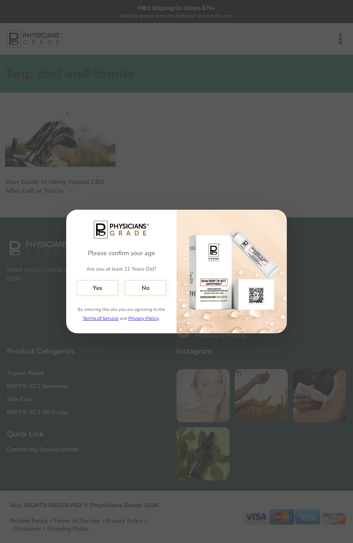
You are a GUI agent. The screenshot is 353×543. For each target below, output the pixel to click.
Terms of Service (101, 318)
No (146, 288)
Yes (97, 288)
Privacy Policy (143, 318)
